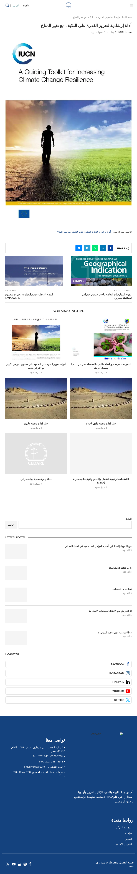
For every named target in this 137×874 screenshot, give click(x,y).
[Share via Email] (78, 248)
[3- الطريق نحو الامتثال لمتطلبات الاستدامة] (16, 616)
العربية (15, 5)
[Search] (7, 5)
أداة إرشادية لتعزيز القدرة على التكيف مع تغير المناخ (84, 231)
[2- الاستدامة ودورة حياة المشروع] (16, 638)
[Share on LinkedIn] (103, 248)
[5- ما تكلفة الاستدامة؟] (16, 573)
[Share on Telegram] (87, 248)
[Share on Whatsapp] (95, 248)
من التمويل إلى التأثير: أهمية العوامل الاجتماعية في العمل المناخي (98, 546)
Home (128, 17)
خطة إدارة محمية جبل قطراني (36, 478)
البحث (128, 518)
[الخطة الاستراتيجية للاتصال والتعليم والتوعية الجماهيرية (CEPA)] (101, 453)
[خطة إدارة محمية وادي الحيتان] (101, 398)
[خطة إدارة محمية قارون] (36, 398)
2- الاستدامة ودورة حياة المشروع (115, 632)
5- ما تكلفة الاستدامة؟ (120, 567)
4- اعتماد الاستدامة (122, 589)
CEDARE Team (123, 32)
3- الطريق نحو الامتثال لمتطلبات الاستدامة (110, 610)
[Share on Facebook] (110, 248)
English (26, 5)
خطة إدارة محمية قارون (36, 423)
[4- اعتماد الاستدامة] (16, 595)
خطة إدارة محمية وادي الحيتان (101, 423)
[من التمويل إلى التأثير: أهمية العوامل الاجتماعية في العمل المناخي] (16, 551)
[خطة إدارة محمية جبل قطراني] (36, 453)
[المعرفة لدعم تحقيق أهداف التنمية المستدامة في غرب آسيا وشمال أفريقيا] (101, 339)
